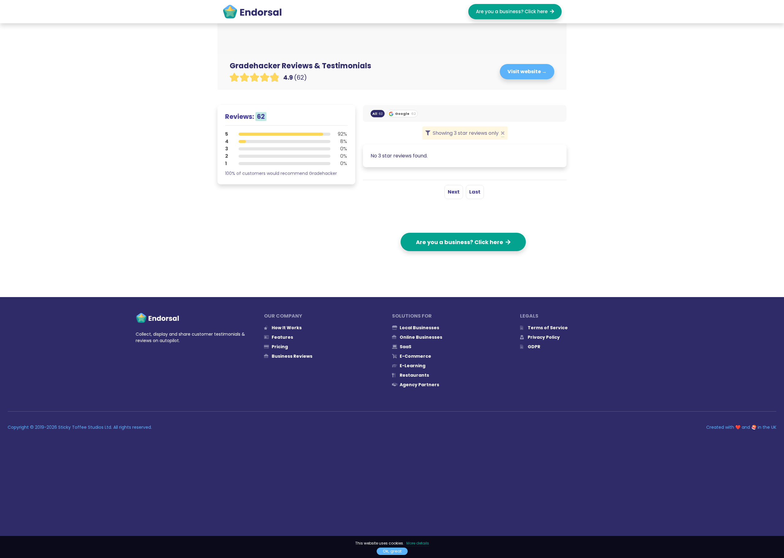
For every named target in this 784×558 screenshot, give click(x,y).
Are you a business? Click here (513, 11)
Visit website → (527, 71)
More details (417, 543)
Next (454, 191)
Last (475, 191)
